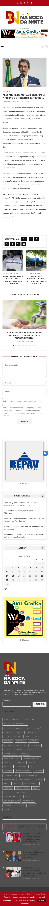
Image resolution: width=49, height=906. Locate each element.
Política (7, 792)
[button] (5, 323)
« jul (5, 589)
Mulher (7, 784)
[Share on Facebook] (31, 239)
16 (42, 572)
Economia (30, 749)
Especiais (32, 762)
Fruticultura (20, 766)
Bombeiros (8, 732)
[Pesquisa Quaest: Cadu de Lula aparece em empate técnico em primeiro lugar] (13, 837)
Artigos (30, 728)
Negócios (8, 788)
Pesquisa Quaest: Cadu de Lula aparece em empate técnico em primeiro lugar (33, 838)
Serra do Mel (28, 801)
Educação (25, 754)
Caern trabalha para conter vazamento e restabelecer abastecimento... (24, 335)
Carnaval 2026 (31, 732)
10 (7, 572)
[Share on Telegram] (12, 244)
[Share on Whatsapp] (7, 244)
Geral (32, 766)
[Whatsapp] (17, 3)
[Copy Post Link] (18, 244)
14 (30, 572)
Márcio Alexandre (31, 784)
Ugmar (6, 809)
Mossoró (39, 779)
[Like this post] (25, 239)
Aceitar (41, 900)
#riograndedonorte (12, 719)
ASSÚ (39, 728)
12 (19, 572)
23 (42, 576)
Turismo (32, 805)
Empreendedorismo (32, 758)
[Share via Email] (23, 244)
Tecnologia (20, 805)
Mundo (17, 784)
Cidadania (17, 736)
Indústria (38, 771)
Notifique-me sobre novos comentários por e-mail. (22, 401)
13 (24, 572)
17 (7, 576)
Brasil (19, 732)
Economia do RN (10, 754)
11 (13, 572)
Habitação (8, 771)
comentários (24, 827)
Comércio (8, 741)
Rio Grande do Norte (12, 796)
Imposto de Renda (23, 771)
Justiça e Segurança (29, 775)
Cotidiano (33, 741)
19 (19, 576)
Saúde (27, 796)
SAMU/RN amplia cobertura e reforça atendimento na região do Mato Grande (34, 872)
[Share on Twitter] (36, 239)
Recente (10, 827)
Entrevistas (20, 762)
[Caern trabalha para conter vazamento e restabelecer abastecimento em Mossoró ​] (24, 314)
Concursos (20, 741)
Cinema (27, 736)
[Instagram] (21, 3)
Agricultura (30, 719)
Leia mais (25, 903)
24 (7, 580)
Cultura (7, 745)
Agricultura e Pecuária (13, 728)
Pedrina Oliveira (22, 788)
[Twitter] (28, 3)
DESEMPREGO (35, 745)
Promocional (20, 792)
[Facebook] (24, 3)
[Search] (42, 46)
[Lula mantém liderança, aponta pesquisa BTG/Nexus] (13, 856)
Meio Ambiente (9, 779)
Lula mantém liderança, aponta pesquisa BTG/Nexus (33, 854)
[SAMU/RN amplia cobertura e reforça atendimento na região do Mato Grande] (13, 872)
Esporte (7, 766)
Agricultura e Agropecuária (15, 724)
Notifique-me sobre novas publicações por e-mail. (22, 408)
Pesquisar (7, 700)
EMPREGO (7, 762)
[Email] (31, 3)
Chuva (6, 736)
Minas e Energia (25, 779)
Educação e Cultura (12, 758)
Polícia (35, 788)
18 (13, 576)
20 (24, 576)
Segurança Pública (11, 801)
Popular (39, 827)
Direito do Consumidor (13, 749)
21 (30, 576)
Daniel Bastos (20, 745)
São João (7, 805)
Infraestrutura (10, 775)
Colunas (38, 736)
